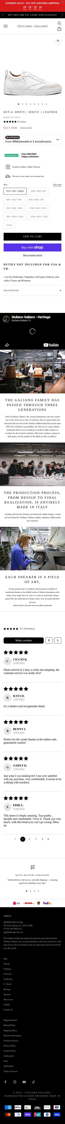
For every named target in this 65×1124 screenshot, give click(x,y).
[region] (32, 875)
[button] (10, 122)
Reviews (7, 994)
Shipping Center (10, 1020)
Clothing (7, 969)
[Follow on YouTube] (24, 1082)
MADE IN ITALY (12, 117)
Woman (7, 964)
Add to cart (32, 236)
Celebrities (8, 979)
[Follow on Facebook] (5, 1082)
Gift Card (7, 974)
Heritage (7, 989)
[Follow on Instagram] (15, 1082)
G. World (7, 984)
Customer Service (11, 1041)
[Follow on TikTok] (33, 1082)
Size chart (57, 184)
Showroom (8, 999)
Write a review (23, 640)
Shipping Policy (10, 1030)
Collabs (7, 1004)
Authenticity (9, 1056)
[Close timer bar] (63, 2)
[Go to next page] (49, 839)
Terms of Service (11, 1071)
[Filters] (49, 640)
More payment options (32, 255)
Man (5, 959)
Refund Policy (10, 1025)
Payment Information (12, 1035)
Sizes (6, 1061)
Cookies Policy (10, 1051)
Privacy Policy (10, 1046)
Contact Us (8, 1010)
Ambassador (9, 1066)
